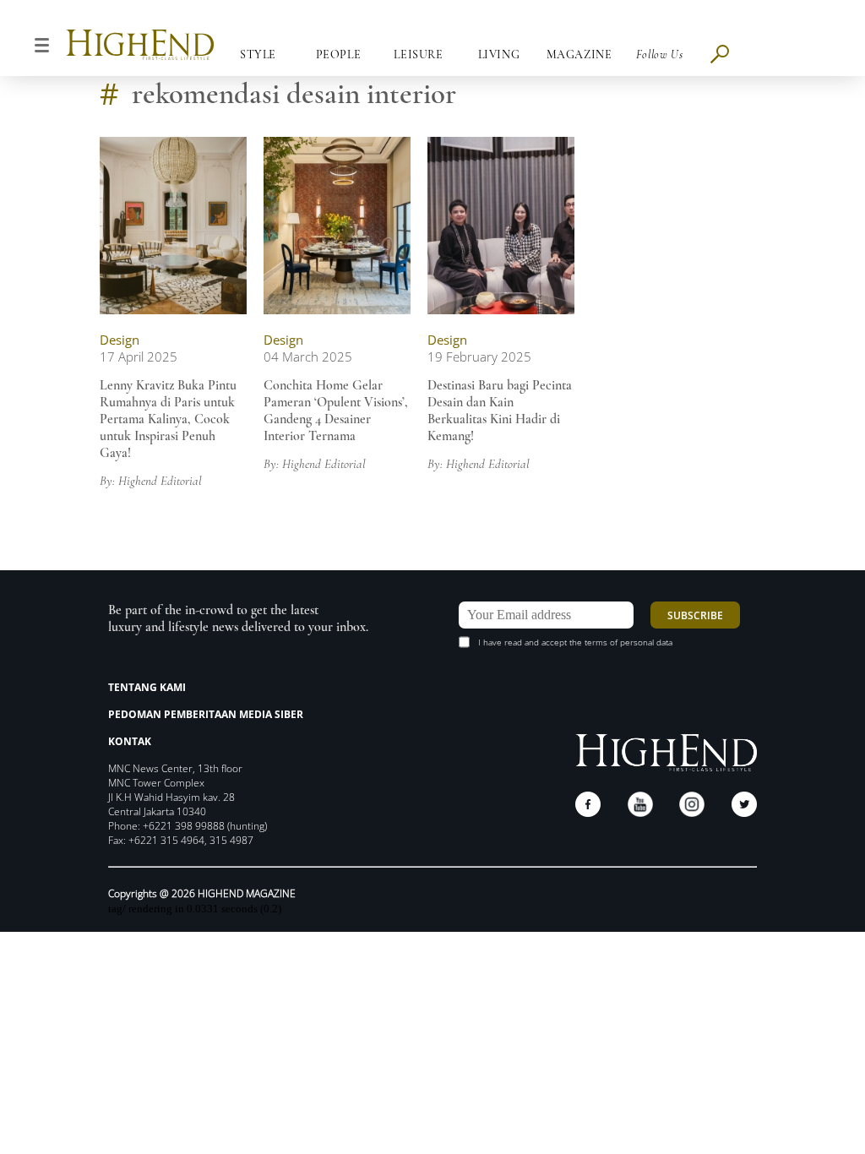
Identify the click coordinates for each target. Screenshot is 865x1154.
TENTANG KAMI (147, 687)
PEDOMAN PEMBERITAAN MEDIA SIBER (205, 714)
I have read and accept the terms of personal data (575, 642)
